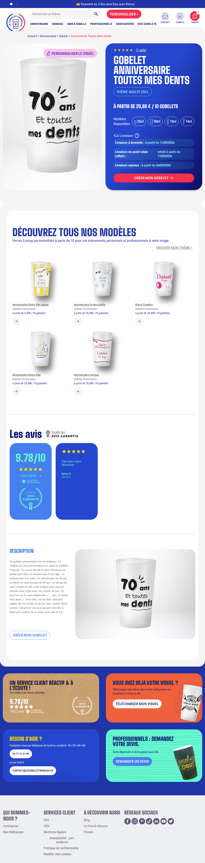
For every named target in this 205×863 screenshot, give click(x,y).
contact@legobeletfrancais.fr (33, 770)
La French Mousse (96, 826)
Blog (87, 820)
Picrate (88, 832)
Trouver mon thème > (174, 247)
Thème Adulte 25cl (133, 92)
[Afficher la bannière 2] (10, 4)
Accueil (32, 36)
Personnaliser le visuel (73, 53)
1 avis (141, 50)
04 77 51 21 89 (21, 753)
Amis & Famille (76, 23)
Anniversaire (39, 23)
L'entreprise (10, 826)
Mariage (57, 23)
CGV (46, 826)
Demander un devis (132, 761)
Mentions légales (55, 832)
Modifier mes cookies (57, 854)
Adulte (63, 36)
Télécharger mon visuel (137, 704)
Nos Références (13, 832)
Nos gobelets (147, 23)
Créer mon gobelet (151, 178)
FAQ (46, 820)
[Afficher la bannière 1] (5, 4)
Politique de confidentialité (61, 848)
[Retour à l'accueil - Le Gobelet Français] (15, 21)
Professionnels (101, 23)
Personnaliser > (124, 14)
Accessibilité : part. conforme (62, 840)
